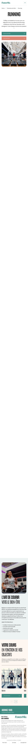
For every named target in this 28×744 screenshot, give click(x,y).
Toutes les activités (11, 8)
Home (3, 8)
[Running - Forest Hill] (6, 3)
